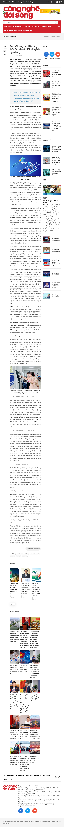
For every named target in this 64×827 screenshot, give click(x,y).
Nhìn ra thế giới (35, 26)
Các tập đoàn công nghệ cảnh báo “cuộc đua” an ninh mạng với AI (14, 669)
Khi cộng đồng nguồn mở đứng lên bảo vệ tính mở (34, 698)
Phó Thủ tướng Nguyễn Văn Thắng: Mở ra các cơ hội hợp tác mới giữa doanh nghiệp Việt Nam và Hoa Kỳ (14, 702)
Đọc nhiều (46, 65)
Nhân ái (5, 779)
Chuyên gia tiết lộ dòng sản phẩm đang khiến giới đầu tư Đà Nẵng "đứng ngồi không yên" (14, 636)
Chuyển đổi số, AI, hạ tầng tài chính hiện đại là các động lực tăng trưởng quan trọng (25, 588)
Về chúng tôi (6, 2)
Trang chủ (46, 36)
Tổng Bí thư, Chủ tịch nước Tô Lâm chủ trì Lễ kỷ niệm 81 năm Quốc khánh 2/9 (14, 734)
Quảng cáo (21, 2)
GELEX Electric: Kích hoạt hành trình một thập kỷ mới (34, 759)
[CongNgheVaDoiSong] (54, 22)
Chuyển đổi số (27, 26)
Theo (33, 548)
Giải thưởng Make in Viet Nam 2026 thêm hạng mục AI (24, 668)
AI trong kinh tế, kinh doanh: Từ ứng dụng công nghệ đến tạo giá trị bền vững (14, 760)
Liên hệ (14, 2)
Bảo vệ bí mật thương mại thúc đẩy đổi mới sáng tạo (27, 92)
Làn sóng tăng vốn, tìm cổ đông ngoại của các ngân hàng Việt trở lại (14, 588)
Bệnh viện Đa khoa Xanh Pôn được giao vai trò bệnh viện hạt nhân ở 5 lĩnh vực (35, 734)
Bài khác (13, 563)
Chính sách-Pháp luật (46, 26)
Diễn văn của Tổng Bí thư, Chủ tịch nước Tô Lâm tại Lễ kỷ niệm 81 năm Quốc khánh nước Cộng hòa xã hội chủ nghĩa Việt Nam (25, 639)
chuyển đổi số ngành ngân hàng (22, 553)
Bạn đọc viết (47, 140)
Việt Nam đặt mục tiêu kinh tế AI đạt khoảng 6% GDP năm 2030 (24, 734)
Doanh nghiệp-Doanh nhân (10, 30)
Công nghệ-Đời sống (17, 26)
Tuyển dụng (29, 2)
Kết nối (45, 47)
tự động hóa (24, 556)
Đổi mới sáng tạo (33, 553)
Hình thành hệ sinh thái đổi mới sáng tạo (24, 95)
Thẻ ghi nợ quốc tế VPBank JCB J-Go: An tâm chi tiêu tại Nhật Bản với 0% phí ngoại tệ (36, 589)
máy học (18, 556)
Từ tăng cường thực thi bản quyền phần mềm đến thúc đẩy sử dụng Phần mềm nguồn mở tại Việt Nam (34, 671)
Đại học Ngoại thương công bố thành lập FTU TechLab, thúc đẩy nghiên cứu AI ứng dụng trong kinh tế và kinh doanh (24, 763)
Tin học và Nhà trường (23, 30)
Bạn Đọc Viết (10, 775)
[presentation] (11, 604)
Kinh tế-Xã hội (55, 36)
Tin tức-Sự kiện (7, 26)
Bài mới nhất (14, 611)
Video (31, 30)
